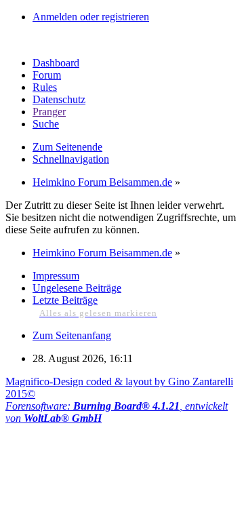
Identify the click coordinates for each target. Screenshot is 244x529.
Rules (45, 87)
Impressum (56, 275)
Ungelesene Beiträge (77, 288)
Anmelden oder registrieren (91, 16)
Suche (46, 124)
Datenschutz (59, 99)
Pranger (49, 111)
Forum (47, 75)
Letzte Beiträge (65, 300)
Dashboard (56, 62)
